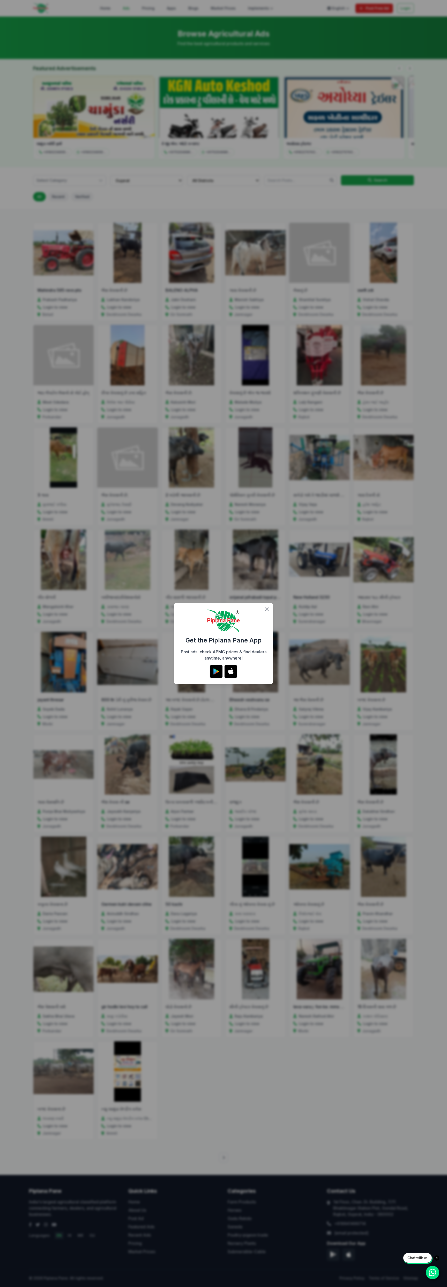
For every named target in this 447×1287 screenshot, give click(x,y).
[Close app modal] (267, 609)
